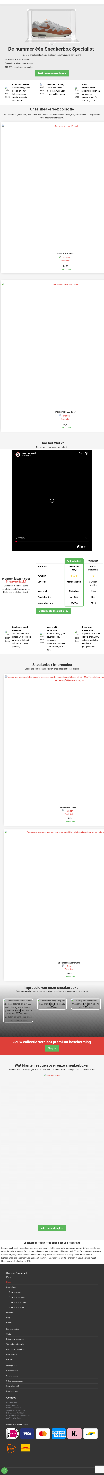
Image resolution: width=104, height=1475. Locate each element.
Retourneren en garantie (15, 1339)
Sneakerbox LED (12, 1386)
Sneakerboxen (11, 1287)
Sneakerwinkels (12, 1391)
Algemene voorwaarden (14, 1349)
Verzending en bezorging (15, 1344)
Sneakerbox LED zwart (65, 412)
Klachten (9, 1359)
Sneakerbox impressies (52, 665)
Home (8, 1282)
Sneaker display (12, 1376)
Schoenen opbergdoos (14, 1381)
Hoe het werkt (52, 443)
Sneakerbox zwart (65, 253)
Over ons (9, 1312)
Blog (8, 1317)
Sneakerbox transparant (17, 1297)
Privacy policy (11, 1354)
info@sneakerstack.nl (14, 1418)
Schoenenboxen (12, 1371)
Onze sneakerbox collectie (52, 109)
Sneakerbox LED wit (16, 1307)
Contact (9, 1323)
